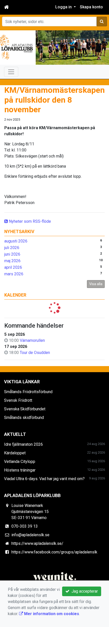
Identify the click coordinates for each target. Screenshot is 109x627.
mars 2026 (13, 274)
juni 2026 (12, 254)
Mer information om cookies (51, 613)
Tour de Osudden (35, 352)
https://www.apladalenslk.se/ (37, 543)
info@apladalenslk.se (30, 534)
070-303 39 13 (24, 526)
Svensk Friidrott (18, 400)
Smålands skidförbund (24, 417)
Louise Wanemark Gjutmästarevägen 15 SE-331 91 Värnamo (30, 511)
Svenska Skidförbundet (24, 409)
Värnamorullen (32, 340)
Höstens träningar (19, 470)
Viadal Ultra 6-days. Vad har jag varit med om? (44, 478)
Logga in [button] (64, 7)
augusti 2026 (15, 241)
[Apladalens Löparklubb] (54, 47)
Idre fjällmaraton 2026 (23, 444)
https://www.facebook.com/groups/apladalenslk (54, 552)
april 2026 (13, 267)
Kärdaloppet (15, 453)
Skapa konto (91, 7)
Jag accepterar (83, 591)
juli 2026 (11, 247)
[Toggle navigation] (11, 72)
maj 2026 (12, 260)
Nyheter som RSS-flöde (29, 221)
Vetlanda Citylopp (19, 461)
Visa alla (95, 284)
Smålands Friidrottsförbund (28, 391)
